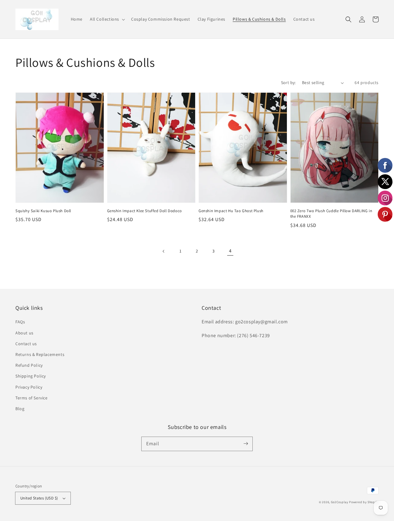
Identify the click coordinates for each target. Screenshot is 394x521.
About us (24, 333)
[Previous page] (164, 251)
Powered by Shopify (364, 502)
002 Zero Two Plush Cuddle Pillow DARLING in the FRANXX (331, 213)
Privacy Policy (28, 387)
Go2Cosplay (339, 502)
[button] (106, 19)
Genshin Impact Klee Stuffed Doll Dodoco (144, 210)
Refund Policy (29, 365)
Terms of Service (31, 398)
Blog (19, 408)
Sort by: (288, 82)
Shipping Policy (30, 376)
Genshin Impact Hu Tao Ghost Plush (231, 210)
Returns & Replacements (39, 354)
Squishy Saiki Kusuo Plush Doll (43, 210)
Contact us (26, 343)
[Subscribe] (245, 443)
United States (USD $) (39, 498)
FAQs (20, 322)
